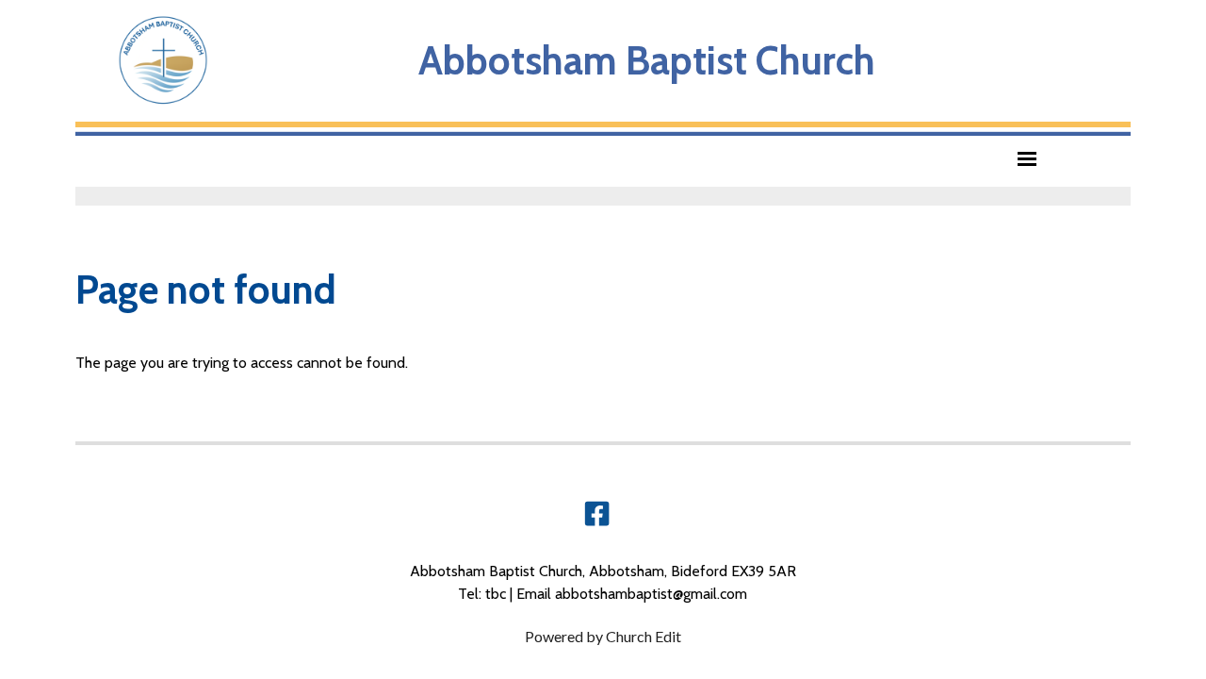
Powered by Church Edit (603, 636)
